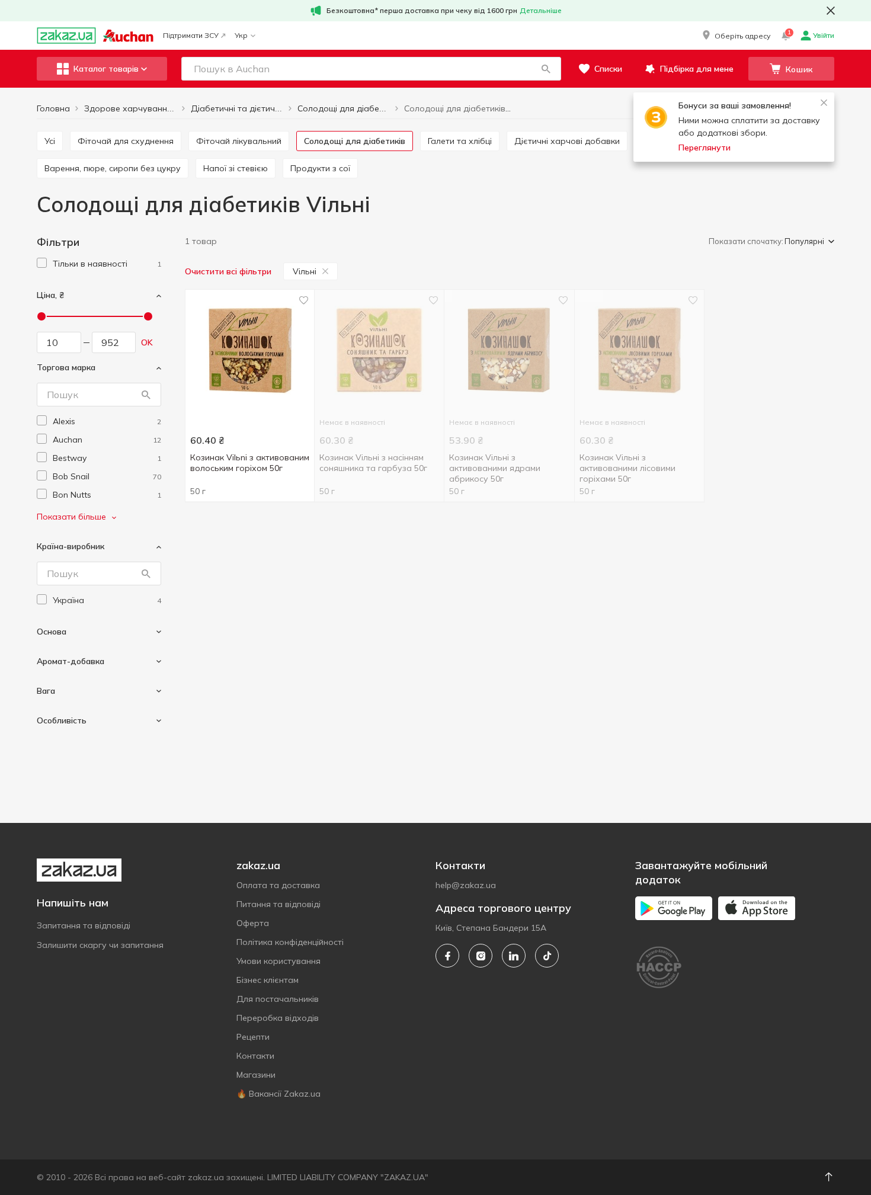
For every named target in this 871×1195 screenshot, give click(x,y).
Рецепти (253, 1036)
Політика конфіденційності (290, 942)
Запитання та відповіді (83, 925)
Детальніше (541, 10)
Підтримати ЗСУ (191, 35)
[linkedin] (514, 955)
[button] (735, 35)
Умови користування (278, 961)
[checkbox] (42, 263)
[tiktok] (547, 955)
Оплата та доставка (278, 885)
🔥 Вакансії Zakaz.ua (278, 1093)
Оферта (252, 923)
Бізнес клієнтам (267, 980)
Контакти (255, 1055)
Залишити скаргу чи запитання (100, 945)
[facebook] (447, 955)
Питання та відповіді (278, 904)
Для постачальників (277, 999)
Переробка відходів (277, 1018)
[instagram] (480, 955)
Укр (241, 35)
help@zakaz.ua (466, 885)
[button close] (830, 10)
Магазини (256, 1074)
